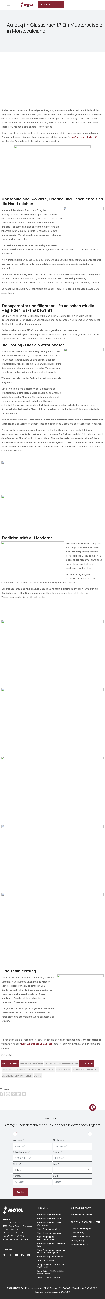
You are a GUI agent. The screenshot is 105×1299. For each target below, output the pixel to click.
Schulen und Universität (40, 1069)
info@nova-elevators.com (21, 1239)
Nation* (17, 1164)
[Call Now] (92, 1107)
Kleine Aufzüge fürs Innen (49, 1214)
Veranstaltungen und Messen (61, 1063)
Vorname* (18, 1140)
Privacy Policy (77, 1240)
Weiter (20, 1192)
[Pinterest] (13, 1094)
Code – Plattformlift (46, 1260)
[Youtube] (16, 1255)
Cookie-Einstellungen (81, 1228)
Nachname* (59, 1140)
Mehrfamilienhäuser (31, 1063)
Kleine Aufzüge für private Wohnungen (49, 1223)
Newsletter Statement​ (81, 1236)
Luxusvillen (86, 1063)
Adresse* (18, 1175)
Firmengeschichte (79, 1214)
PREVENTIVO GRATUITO (51, 5)
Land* (56, 1164)
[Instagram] (8, 1094)
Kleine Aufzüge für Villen (48, 1229)
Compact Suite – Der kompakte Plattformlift (51, 1265)
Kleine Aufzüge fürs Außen (49, 1218)
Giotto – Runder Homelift (48, 1277)
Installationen (10, 1063)
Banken (38, 1075)
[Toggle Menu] (8, 5)
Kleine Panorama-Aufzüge (49, 1233)
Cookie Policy (77, 1232)
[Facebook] (2, 1094)
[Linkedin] (18, 1094)
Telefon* (57, 1152)
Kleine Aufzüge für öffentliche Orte (51, 1244)
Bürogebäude (63, 1069)
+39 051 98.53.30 (15, 1232)
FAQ (90, 1214)
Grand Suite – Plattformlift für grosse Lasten (50, 1272)
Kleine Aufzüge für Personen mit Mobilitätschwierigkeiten (52, 1251)
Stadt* (56, 1175)
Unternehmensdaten (80, 1244)
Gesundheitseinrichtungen (17, 1075)
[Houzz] (22, 1255)
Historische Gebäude (14, 1069)
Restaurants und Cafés (85, 1069)
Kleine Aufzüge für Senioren (50, 1256)
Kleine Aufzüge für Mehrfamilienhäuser (46, 1238)
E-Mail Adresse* (21, 1152)
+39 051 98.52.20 (15, 1236)
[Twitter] (24, 1094)
